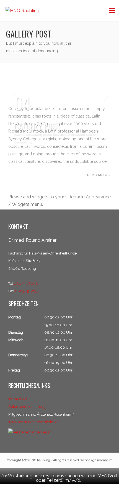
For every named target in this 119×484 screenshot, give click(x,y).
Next (105, 97)
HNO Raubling (39, 460)
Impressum (17, 399)
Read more (98, 175)
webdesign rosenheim (96, 460)
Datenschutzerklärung (27, 407)
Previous (13, 97)
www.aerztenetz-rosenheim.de (34, 422)
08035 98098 (26, 283)
